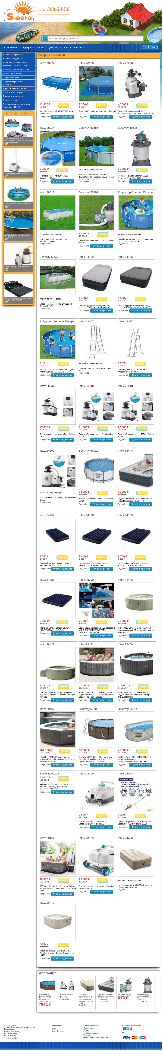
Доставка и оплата (60, 47)
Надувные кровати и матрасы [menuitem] (12, 83)
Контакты (80, 47)
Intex (54, 1028)
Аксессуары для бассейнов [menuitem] (16, 69)
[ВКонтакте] (124, 1028)
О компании (11, 47)
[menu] (18, 81)
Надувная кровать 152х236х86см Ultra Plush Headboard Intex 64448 (105, 996)
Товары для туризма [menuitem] (13, 96)
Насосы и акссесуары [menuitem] (13, 92)
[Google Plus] (131, 1028)
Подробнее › (45, 117)
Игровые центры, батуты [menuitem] (14, 88)
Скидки (41, 47)
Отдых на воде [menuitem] (10, 100)
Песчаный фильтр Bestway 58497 (124, 995)
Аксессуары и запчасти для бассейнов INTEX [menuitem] (16, 105)
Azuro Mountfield (58, 1032)
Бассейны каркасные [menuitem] (13, 55)
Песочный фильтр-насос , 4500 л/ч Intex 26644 (66, 996)
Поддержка (27, 47)
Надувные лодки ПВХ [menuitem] (13, 77)
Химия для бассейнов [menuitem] (13, 73)
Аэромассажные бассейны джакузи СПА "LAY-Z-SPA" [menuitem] (15, 64)
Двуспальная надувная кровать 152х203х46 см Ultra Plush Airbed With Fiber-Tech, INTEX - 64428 (86, 998)
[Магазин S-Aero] (20, 21)
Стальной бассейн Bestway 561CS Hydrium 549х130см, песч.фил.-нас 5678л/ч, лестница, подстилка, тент (46, 998)
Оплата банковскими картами (95, 1037)
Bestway (55, 1030)
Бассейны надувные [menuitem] (12, 58)
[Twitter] (127, 1028)
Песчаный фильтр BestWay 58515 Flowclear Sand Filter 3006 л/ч (145, 996)
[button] (149, 47)
